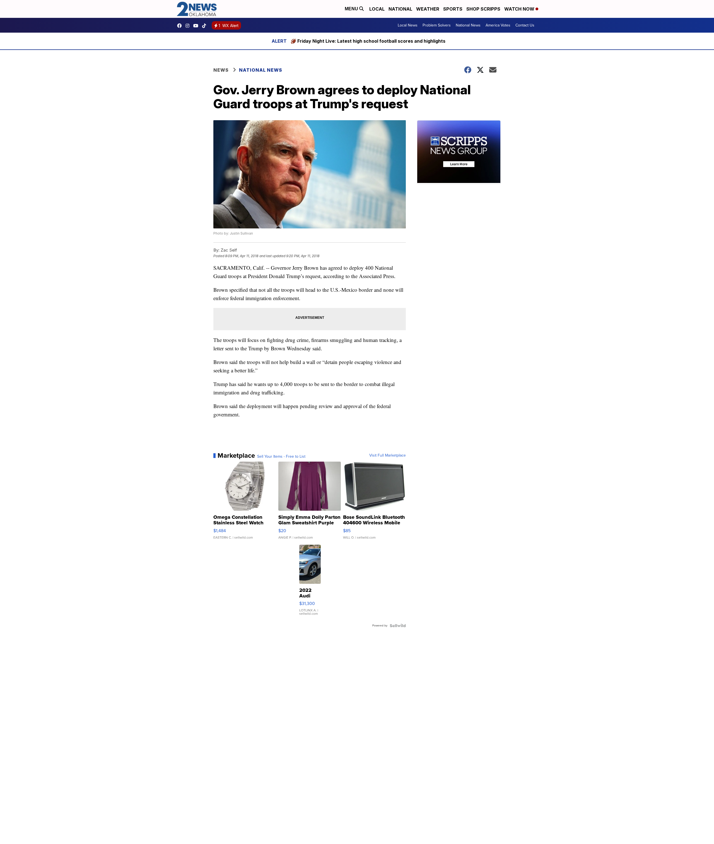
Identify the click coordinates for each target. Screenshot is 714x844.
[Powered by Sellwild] (398, 626)
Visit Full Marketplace (387, 455)
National (400, 9)
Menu (352, 8)
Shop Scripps (483, 9)
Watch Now (520, 9)
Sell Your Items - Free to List (281, 457)
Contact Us (524, 25)
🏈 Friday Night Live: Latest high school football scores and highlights (368, 41)
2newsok (188, 25)
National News (468, 25)
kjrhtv (180, 25)
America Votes (498, 25)
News (221, 70)
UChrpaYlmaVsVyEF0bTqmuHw (197, 25)
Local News (408, 25)
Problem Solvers (437, 25)
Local (377, 9)
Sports (452, 9)
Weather (427, 9)
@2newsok (205, 25)
